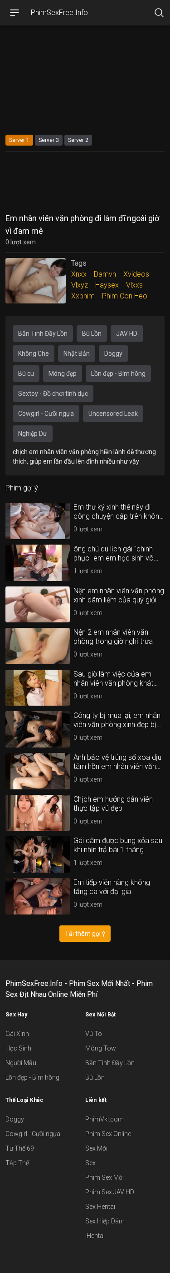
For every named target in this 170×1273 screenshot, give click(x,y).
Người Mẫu (20, 1062)
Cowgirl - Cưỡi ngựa (46, 413)
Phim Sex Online (108, 1133)
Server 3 (49, 140)
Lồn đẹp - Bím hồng (118, 373)
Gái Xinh (17, 1033)
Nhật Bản (76, 353)
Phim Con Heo (124, 296)
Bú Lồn (92, 333)
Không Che (33, 353)
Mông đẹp (63, 373)
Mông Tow (100, 1048)
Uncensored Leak (113, 413)
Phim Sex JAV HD (109, 1192)
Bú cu (26, 373)
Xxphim (83, 296)
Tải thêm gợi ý (85, 933)
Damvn (105, 274)
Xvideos (136, 274)
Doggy (113, 353)
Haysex (107, 285)
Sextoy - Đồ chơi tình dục (53, 393)
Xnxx (79, 274)
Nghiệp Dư (32, 433)
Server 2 (78, 140)
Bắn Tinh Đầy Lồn (43, 333)
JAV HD (126, 333)
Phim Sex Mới (104, 1177)
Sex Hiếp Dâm (105, 1221)
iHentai (95, 1235)
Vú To (93, 1033)
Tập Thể (17, 1163)
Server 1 (19, 140)
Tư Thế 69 (19, 1148)
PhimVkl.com (104, 1119)
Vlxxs (134, 285)
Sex (90, 1163)
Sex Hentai (100, 1206)
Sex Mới (96, 1148)
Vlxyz (79, 285)
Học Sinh (18, 1048)
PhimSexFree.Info (59, 12)
